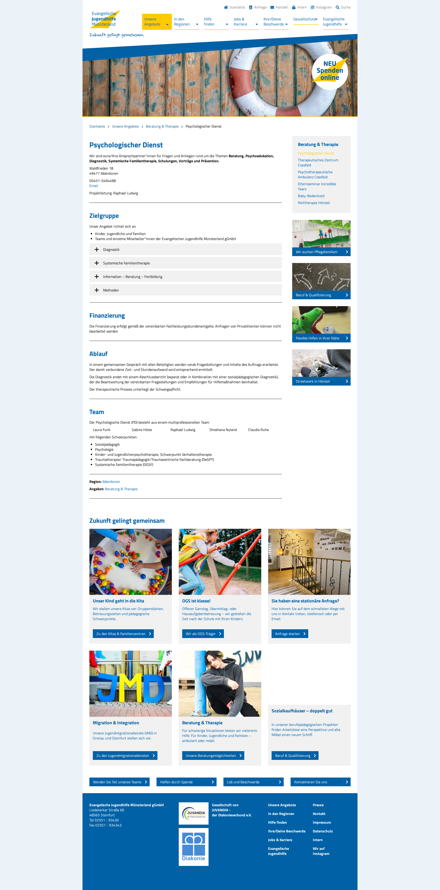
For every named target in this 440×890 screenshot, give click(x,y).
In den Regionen (281, 813)
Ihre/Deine (274, 21)
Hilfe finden (277, 822)
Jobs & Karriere (280, 839)
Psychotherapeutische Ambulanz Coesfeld (315, 174)
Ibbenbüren (111, 481)
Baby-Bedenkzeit (311, 196)
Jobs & (240, 21)
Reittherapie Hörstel (314, 202)
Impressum (322, 822)
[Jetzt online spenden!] (330, 71)
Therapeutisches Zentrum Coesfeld (318, 162)
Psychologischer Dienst (316, 153)
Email (93, 185)
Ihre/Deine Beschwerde (286, 831)
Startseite (237, 7)
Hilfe (209, 21)
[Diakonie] (194, 847)
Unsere (152, 21)
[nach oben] (427, 877)
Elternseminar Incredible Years (317, 186)
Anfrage (260, 7)
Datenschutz (323, 831)
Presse (318, 804)
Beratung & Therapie (162, 126)
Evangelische (334, 21)
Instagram (324, 7)
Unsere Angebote (125, 126)
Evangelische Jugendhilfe (278, 851)
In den (182, 21)
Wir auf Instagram (321, 851)
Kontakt (282, 7)
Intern (302, 7)
